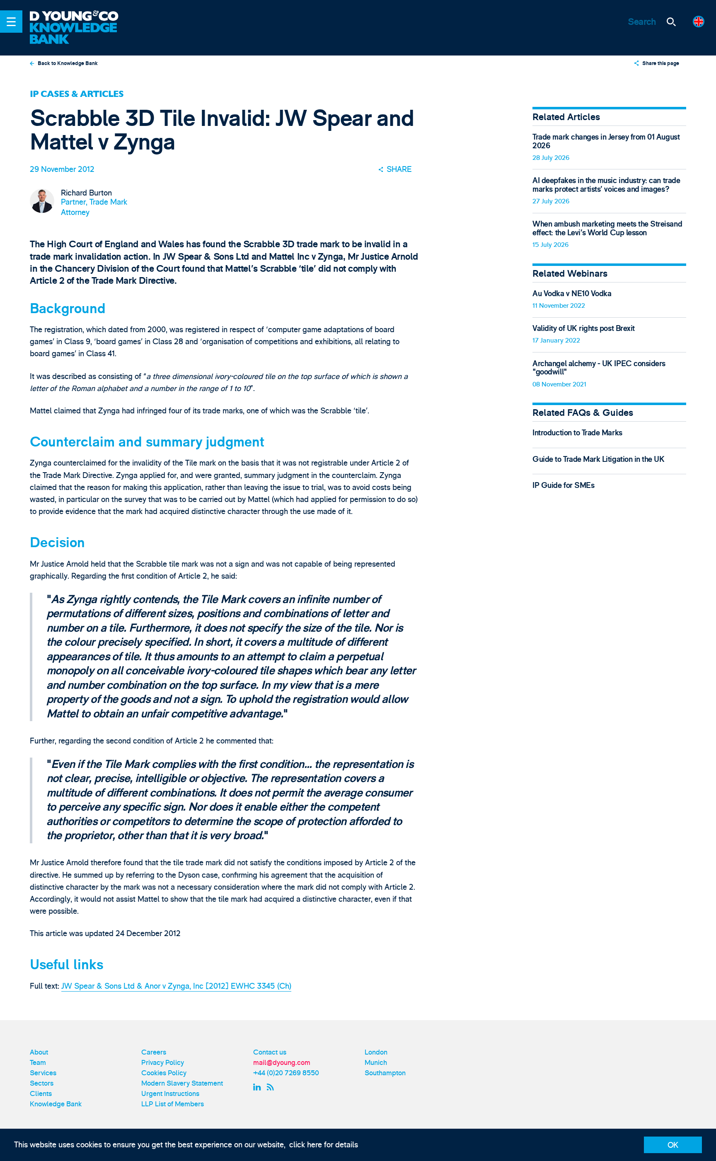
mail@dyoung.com (281, 1062)
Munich (376, 1062)
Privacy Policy (162, 1062)
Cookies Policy (163, 1073)
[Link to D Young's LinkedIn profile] (258, 1087)
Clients (41, 1093)
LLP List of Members (172, 1104)
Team (38, 1062)
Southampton (385, 1073)
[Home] (80, 16)
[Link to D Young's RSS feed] (272, 1087)
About (39, 1052)
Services (43, 1073)
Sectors (41, 1083)
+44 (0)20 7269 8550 (286, 1073)
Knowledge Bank (56, 1104)
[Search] (671, 21)
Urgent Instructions (170, 1093)
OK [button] (673, 1145)
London (376, 1052)
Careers (153, 1052)
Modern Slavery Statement (182, 1083)
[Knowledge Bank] (80, 34)
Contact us (269, 1052)
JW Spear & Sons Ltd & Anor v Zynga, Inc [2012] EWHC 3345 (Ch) (176, 986)
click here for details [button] (323, 1145)
